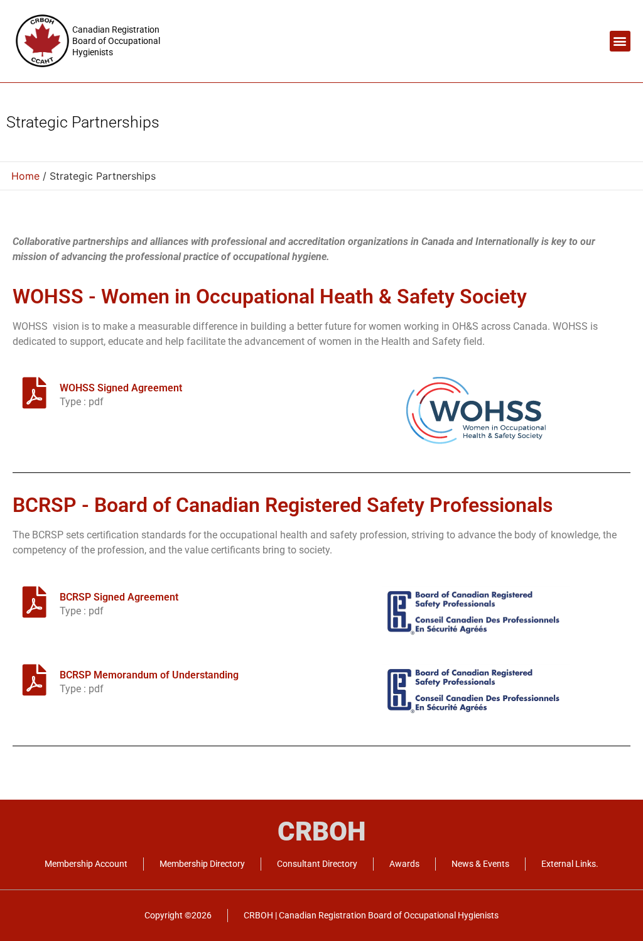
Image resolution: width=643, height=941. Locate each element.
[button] (620, 41)
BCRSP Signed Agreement (119, 597)
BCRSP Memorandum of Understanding (149, 675)
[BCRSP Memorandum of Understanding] (34, 679)
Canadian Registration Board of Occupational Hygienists (116, 40)
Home (25, 176)
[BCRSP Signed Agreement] (34, 601)
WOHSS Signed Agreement (121, 388)
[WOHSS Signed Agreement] (34, 392)
